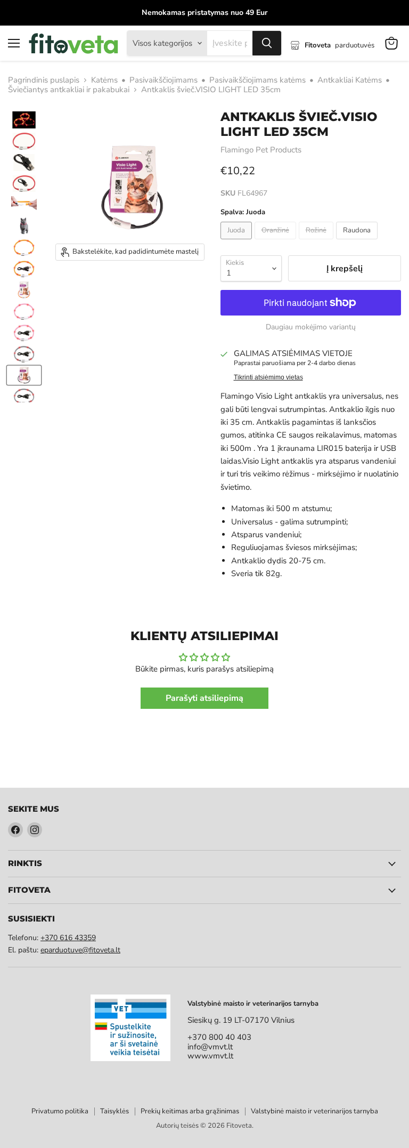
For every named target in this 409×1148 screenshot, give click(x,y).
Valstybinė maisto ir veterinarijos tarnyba (314, 1111)
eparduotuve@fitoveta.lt (80, 950)
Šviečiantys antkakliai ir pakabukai (68, 89)
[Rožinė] (317, 242)
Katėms (104, 80)
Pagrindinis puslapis (43, 80)
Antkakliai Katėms (349, 80)
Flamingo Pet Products (260, 149)
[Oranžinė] (277, 242)
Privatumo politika (59, 1111)
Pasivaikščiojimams (163, 80)
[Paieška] (266, 43)
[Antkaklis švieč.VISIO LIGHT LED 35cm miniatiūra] (24, 120)
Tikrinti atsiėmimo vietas (268, 377)
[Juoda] (237, 242)
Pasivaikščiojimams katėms (257, 80)
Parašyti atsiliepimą (204, 698)
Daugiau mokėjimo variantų (311, 327)
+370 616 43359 (68, 938)
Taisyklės (114, 1111)
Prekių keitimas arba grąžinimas (190, 1111)
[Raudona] (358, 242)
